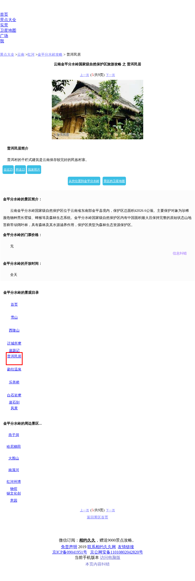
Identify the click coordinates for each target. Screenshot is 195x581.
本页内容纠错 (97, 564)
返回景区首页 (97, 517)
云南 (20, 54)
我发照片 (34, 169)
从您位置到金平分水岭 (84, 181)
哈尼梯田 (14, 447)
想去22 (20, 169)
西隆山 (14, 330)
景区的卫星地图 (114, 181)
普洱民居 (14, 356)
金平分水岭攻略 (50, 54)
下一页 (110, 75)
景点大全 (8, 20)
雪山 (14, 317)
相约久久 (87, 540)
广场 (4, 36)
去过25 (8, 169)
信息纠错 (180, 253)
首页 (4, 14)
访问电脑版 (110, 557)
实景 (4, 25)
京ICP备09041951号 (69, 552)
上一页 (84, 75)
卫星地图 (8, 30)
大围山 (13, 458)
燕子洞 (13, 435)
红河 (31, 54)
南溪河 (13, 470)
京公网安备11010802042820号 (116, 552)
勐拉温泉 (14, 369)
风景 (14, 408)
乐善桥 (14, 382)
